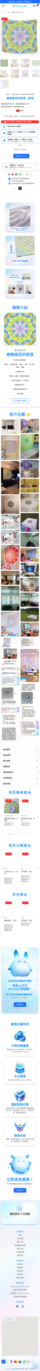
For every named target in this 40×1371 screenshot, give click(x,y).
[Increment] (10, 156)
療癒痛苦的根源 (29, 94)
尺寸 (20, 145)
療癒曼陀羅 (21, 350)
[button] (2, 817)
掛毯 (8, 12)
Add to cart (22, 156)
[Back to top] (3, 1367)
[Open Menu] (3, 5)
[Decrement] (5, 156)
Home (3, 12)
